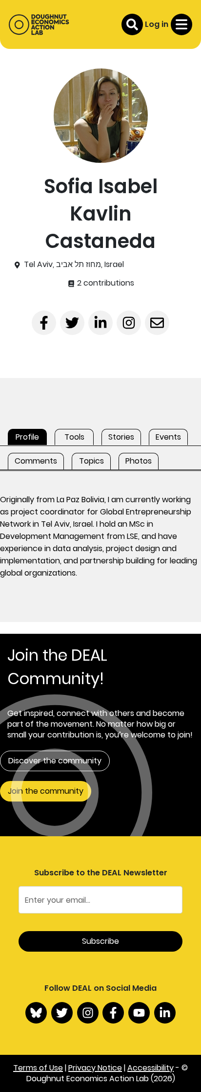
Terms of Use (38, 1067)
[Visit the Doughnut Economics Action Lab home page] (39, 24)
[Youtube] (139, 1013)
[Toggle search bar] (132, 24)
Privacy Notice (95, 1067)
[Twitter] (62, 1013)
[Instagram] (88, 1013)
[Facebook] (113, 1013)
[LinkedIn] (165, 1013)
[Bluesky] (36, 1013)
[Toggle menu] (181, 24)
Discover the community (54, 760)
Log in (156, 24)
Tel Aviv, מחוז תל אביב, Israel (74, 264)
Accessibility (150, 1067)
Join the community (45, 791)
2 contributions (104, 283)
